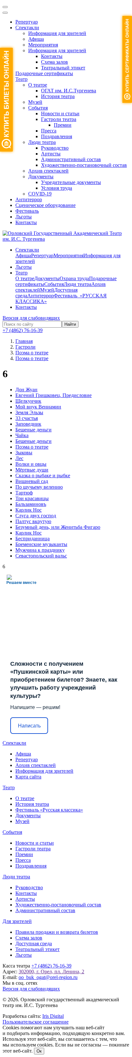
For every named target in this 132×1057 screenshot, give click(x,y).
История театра (58, 96)
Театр (21, 79)
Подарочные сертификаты (44, 73)
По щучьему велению (39, 487)
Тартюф (24, 492)
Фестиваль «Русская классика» (49, 809)
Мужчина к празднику (40, 550)
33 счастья (26, 418)
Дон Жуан (26, 389)
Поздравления (56, 136)
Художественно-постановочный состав (84, 165)
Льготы (23, 216)
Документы (41, 176)
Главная (24, 341)
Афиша (36, 39)
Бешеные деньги (33, 429)
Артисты (51, 153)
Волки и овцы (30, 464)
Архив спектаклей (48, 171)
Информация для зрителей (57, 33)
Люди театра (42, 142)
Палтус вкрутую (33, 521)
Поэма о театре (31, 447)
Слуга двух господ (35, 515)
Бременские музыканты (41, 544)
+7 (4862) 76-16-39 (23, 330)
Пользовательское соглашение (36, 1022)
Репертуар (26, 22)
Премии (62, 125)
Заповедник (28, 424)
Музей (35, 102)
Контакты (51, 56)
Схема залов (54, 62)
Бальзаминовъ (30, 504)
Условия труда (56, 188)
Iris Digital (53, 1016)
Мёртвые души (31, 469)
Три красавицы (32, 498)
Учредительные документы (71, 182)
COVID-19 (40, 193)
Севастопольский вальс (41, 555)
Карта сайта (28, 776)
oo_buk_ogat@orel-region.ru (48, 977)
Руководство (55, 148)
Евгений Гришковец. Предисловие (53, 395)
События (38, 107)
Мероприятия (43, 44)
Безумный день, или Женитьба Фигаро (57, 527)
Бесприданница (32, 538)
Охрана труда (74, 278)
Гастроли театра (58, 119)
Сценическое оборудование (45, 205)
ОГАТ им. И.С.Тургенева (68, 90)
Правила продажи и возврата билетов (56, 932)
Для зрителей (17, 921)
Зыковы (23, 452)
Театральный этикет (63, 67)
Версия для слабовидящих (31, 318)
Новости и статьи (60, 113)
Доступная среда (33, 943)
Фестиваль (27, 211)
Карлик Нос (28, 510)
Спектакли (27, 27)
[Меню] (5, 7)
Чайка (22, 435)
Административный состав (71, 159)
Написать (29, 725)
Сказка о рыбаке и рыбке (42, 475)
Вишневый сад (31, 481)
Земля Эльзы (29, 412)
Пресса (48, 130)
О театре (37, 85)
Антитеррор (28, 199)
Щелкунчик (28, 401)
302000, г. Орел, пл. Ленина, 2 (51, 971)
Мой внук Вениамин (38, 406)
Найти (70, 324)
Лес (19, 458)
